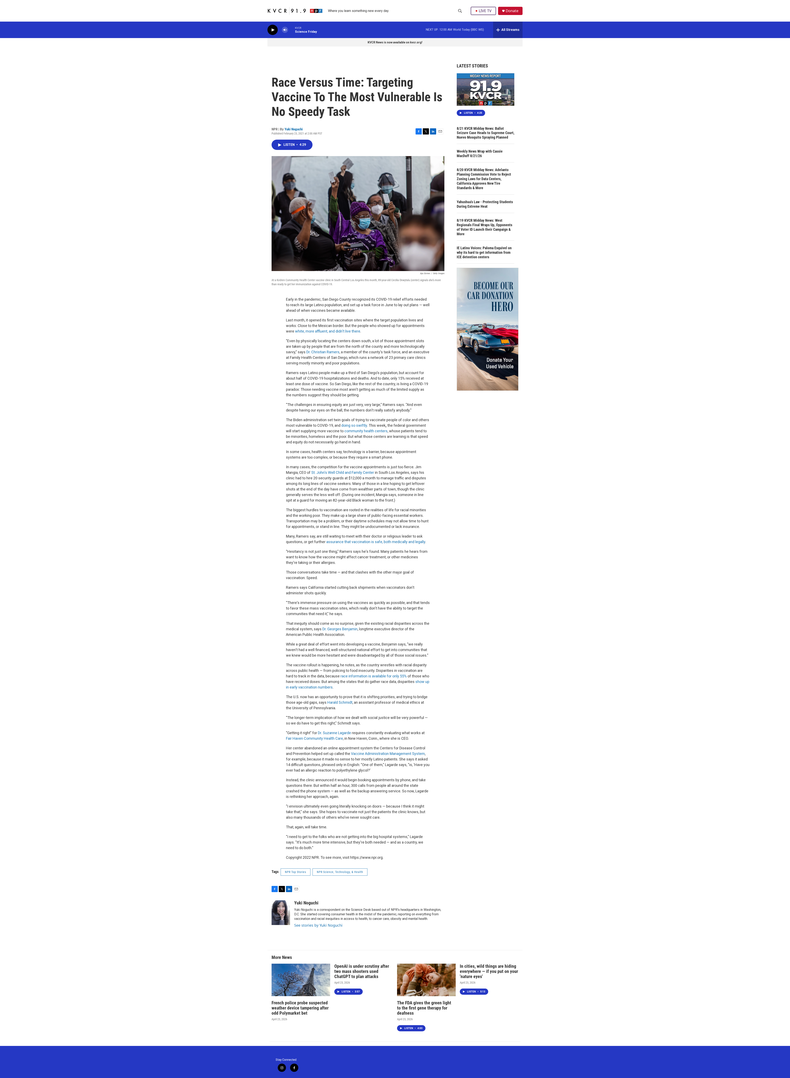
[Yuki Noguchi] (281, 912)
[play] (272, 30)
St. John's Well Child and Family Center (342, 472)
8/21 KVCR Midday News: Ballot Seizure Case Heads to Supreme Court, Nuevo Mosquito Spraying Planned (485, 133)
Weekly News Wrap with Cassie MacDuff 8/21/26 (480, 153)
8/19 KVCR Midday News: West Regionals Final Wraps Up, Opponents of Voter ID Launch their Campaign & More (484, 227)
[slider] (291, 30)
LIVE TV (485, 10)
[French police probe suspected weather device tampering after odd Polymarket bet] (301, 980)
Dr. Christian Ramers (322, 352)
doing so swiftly (354, 425)
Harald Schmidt (339, 702)
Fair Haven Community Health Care (314, 738)
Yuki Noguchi (294, 129)
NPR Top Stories (295, 872)
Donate (512, 11)
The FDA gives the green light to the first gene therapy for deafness (424, 1008)
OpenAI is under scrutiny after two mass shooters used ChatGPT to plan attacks (361, 971)
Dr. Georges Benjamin (340, 629)
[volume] (284, 30)
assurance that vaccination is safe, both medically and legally (375, 542)
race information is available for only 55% (373, 676)
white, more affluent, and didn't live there (327, 331)
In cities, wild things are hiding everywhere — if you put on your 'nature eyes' (489, 971)
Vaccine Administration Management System (388, 753)
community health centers (366, 431)
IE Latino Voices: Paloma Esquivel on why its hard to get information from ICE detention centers (484, 252)
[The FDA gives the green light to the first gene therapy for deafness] (426, 980)
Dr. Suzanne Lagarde (334, 733)
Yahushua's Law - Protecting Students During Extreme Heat (485, 204)
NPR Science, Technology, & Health (340, 872)
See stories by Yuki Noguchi (318, 925)
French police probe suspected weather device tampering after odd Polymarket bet (300, 1008)
